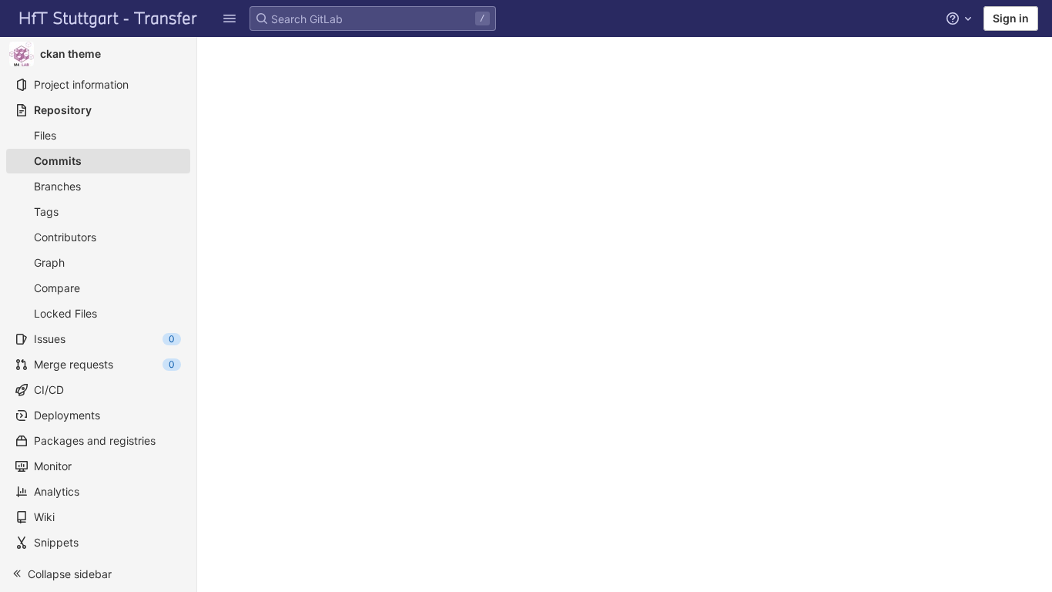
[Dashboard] (108, 18)
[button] (98, 573)
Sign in (1011, 18)
